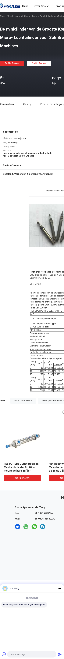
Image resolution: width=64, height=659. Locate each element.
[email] (17, 526)
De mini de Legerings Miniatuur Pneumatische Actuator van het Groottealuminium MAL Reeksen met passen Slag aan (45, 470)
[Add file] (4, 654)
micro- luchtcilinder (23, 400)
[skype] (42, 526)
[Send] (59, 654)
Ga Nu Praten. (12, 63)
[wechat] (34, 526)
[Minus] (60, 588)
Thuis (3, 16)
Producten (13, 16)
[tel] (51, 526)
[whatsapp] (26, 526)
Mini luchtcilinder (29, 16)
